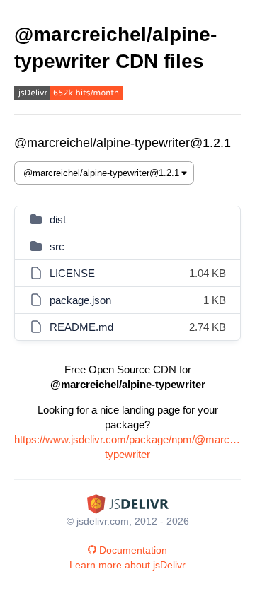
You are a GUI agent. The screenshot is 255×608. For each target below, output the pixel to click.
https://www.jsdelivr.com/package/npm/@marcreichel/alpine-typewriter (127, 446)
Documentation (133, 550)
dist (58, 220)
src (57, 246)
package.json (80, 300)
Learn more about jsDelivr (127, 565)
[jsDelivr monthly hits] (68, 94)
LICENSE (72, 273)
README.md (81, 327)
